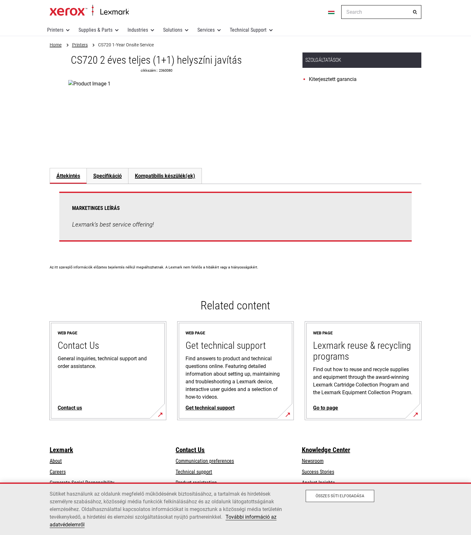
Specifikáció (107, 176)
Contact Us (190, 450)
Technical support (194, 472)
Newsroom (313, 461)
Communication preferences (205, 461)
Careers (58, 472)
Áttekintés (68, 176)
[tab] (68, 176)
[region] (235, 509)
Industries (138, 30)
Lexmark (61, 450)
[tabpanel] (235, 220)
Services (206, 30)
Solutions (172, 30)
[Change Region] (331, 12)
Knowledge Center (326, 450)
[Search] (415, 12)
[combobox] (381, 12)
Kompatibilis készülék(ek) (165, 176)
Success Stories (318, 472)
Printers (55, 30)
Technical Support (248, 30)
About (56, 461)
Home (89, 10)
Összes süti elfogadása (340, 496)
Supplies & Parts (95, 30)
